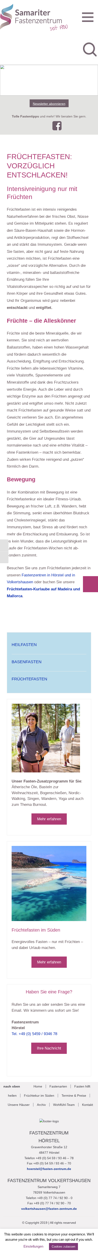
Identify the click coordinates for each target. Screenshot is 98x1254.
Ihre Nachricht (49, 1048)
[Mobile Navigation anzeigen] (87, 16)
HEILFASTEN (24, 644)
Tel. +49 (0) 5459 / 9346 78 (34, 1034)
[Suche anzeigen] (90, 49)
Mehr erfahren (49, 819)
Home (38, 1086)
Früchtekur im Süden (39, 1095)
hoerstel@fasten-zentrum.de (49, 1169)
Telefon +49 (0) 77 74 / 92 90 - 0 (49, 1198)
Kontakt (87, 1105)
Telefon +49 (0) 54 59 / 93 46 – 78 (49, 1158)
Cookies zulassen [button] (63, 1246)
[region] (49, 80)
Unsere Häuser (19, 1105)
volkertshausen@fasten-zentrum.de (49, 1208)
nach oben (11, 1086)
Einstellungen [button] (33, 1246)
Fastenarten (58, 1086)
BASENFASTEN (26, 662)
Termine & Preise (74, 1095)
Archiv (41, 1105)
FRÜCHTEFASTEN (29, 679)
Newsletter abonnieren (49, 104)
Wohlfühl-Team (64, 1105)
